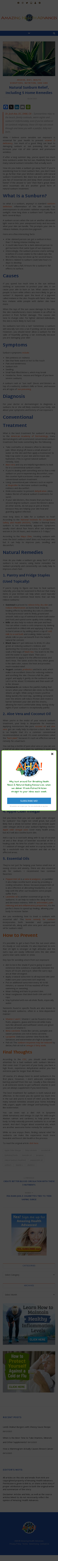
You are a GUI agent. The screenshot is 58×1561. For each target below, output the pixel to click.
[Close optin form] (52, 754)
